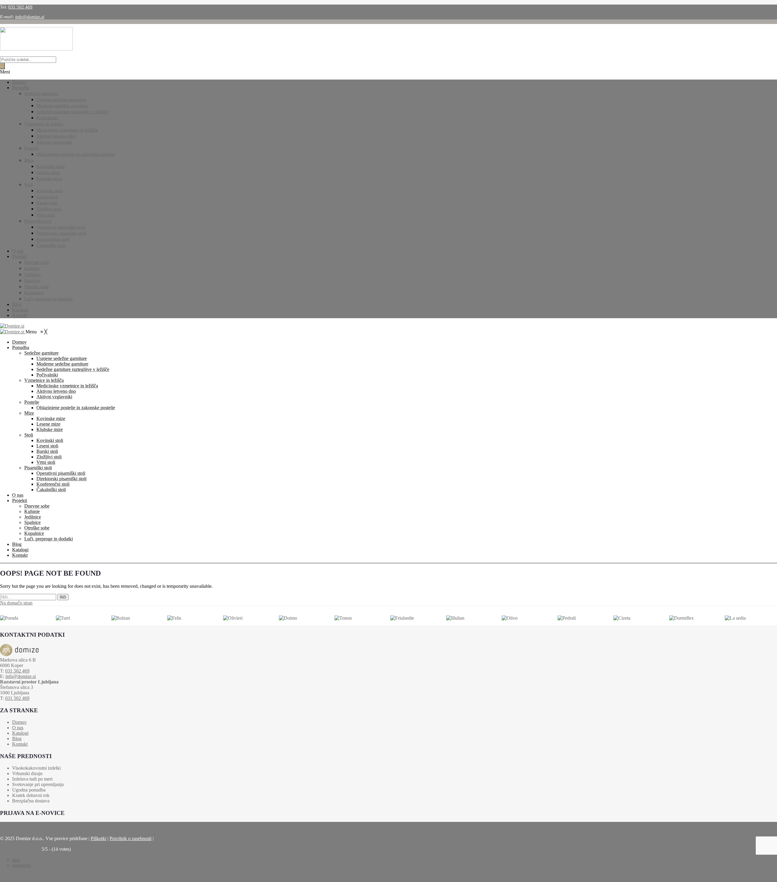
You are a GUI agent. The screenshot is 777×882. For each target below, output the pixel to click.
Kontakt (20, 315)
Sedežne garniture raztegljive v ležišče (72, 111)
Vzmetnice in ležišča (43, 123)
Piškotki (98, 838)
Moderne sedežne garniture (62, 105)
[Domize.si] (12, 326)
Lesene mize (48, 172)
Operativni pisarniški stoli (60, 227)
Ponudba (20, 87)
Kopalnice (34, 292)
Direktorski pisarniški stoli (61, 233)
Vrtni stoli (45, 215)
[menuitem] (19, 342)
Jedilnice (32, 274)
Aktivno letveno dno (56, 136)
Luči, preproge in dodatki (48, 298)
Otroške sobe (36, 286)
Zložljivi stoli (48, 208)
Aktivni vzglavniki (54, 142)
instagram (21, 865)
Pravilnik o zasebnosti (130, 838)
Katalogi (20, 309)
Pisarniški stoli (38, 221)
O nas (17, 251)
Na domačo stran (16, 602)
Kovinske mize (50, 166)
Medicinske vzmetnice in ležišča (67, 130)
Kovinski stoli (49, 190)
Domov (19, 82)
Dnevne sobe (36, 262)
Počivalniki (47, 117)
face (16, 859)
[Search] (2, 66)
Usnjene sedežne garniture (61, 99)
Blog (17, 304)
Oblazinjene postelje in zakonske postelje (75, 154)
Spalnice (32, 280)
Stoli (28, 184)
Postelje (31, 148)
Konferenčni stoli (52, 239)
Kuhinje (31, 268)
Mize (29, 160)
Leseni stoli (47, 196)
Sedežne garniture (41, 93)
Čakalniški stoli (51, 245)
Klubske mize (49, 178)
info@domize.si (29, 16)
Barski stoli (47, 202)
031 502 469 (20, 7)
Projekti (19, 256)
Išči (63, 597)
